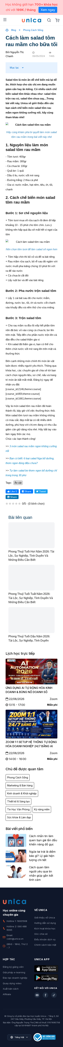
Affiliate (7, 994)
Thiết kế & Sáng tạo (18, 801)
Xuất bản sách (11, 988)
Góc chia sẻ (41, 933)
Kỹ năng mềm (42, 809)
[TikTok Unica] (54, 995)
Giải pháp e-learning (14, 972)
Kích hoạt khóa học (44, 928)
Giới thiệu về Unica (44, 917)
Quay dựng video (12, 983)
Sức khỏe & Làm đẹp (19, 817)
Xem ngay (48, 10)
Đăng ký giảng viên (13, 966)
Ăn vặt (18, 482)
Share (27, 491)
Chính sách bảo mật (45, 944)
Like (13, 491)
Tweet (42, 491)
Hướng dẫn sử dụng (45, 923)
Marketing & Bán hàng (20, 785)
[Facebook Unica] (45, 995)
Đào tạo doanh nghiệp (15, 977)
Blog (13, 30)
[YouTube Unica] (37, 995)
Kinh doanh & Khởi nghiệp (22, 793)
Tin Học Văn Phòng (18, 809)
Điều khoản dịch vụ (44, 939)
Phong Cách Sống (33, 30)
